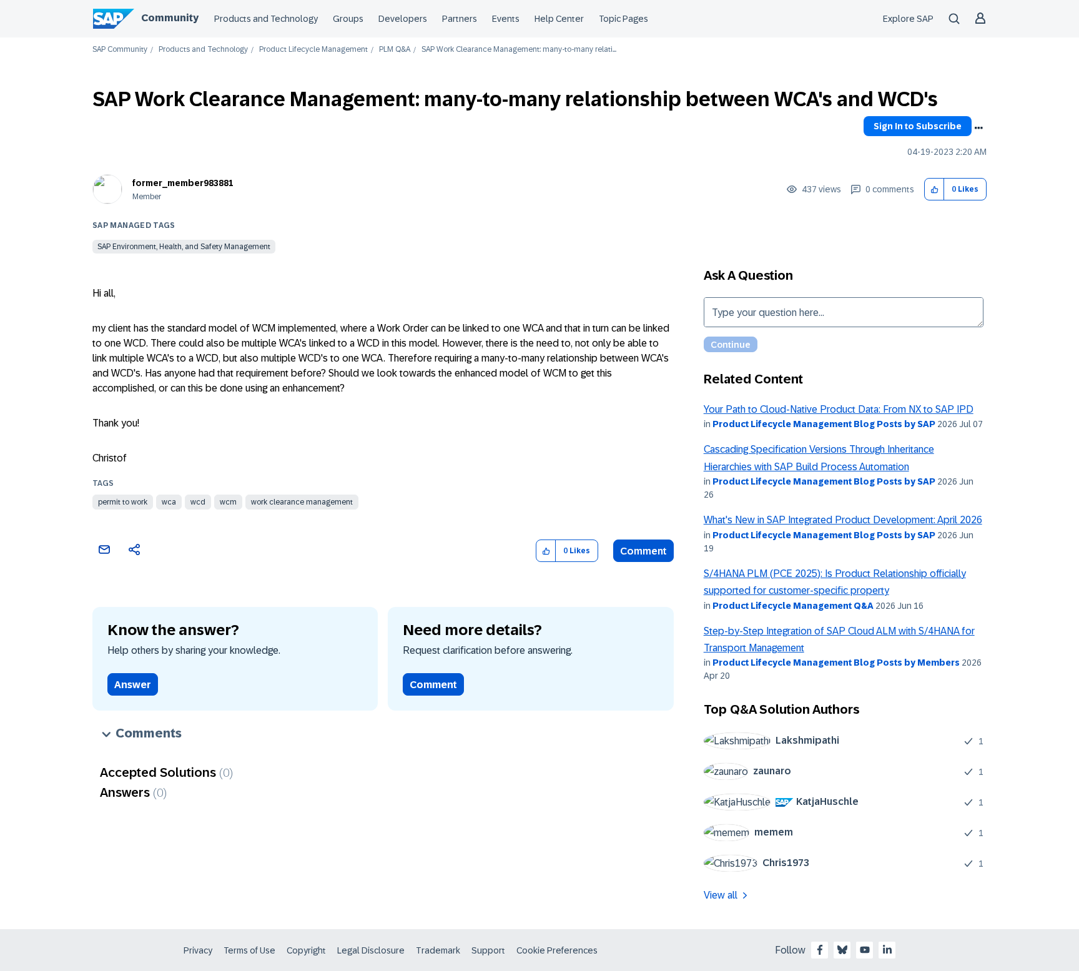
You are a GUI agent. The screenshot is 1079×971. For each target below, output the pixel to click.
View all (720, 895)
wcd (197, 502)
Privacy (198, 950)
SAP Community (119, 50)
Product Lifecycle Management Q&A (793, 606)
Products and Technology (266, 19)
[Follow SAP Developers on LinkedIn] (887, 950)
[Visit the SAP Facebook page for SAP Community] (820, 950)
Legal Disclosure (371, 950)
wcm (228, 502)
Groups (348, 19)
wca (169, 502)
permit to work (122, 502)
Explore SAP (908, 19)
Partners (459, 19)
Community (170, 17)
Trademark (438, 950)
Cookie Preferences (557, 950)
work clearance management (302, 502)
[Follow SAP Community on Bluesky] (842, 950)
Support (488, 950)
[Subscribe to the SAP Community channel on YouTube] (865, 950)
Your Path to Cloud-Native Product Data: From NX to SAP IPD (838, 409)
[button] (934, 189)
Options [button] (978, 128)
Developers (402, 19)
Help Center (559, 19)
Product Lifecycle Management (313, 50)
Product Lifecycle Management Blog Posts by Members (836, 663)
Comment (643, 551)
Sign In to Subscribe (918, 126)
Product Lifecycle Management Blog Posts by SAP (823, 424)
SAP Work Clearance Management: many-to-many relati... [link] (518, 50)
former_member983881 (183, 183)
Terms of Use (249, 950)
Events (506, 19)
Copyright (306, 950)
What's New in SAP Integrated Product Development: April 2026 (843, 520)
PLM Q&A (394, 50)
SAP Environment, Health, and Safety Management (183, 246)
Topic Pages (623, 19)
